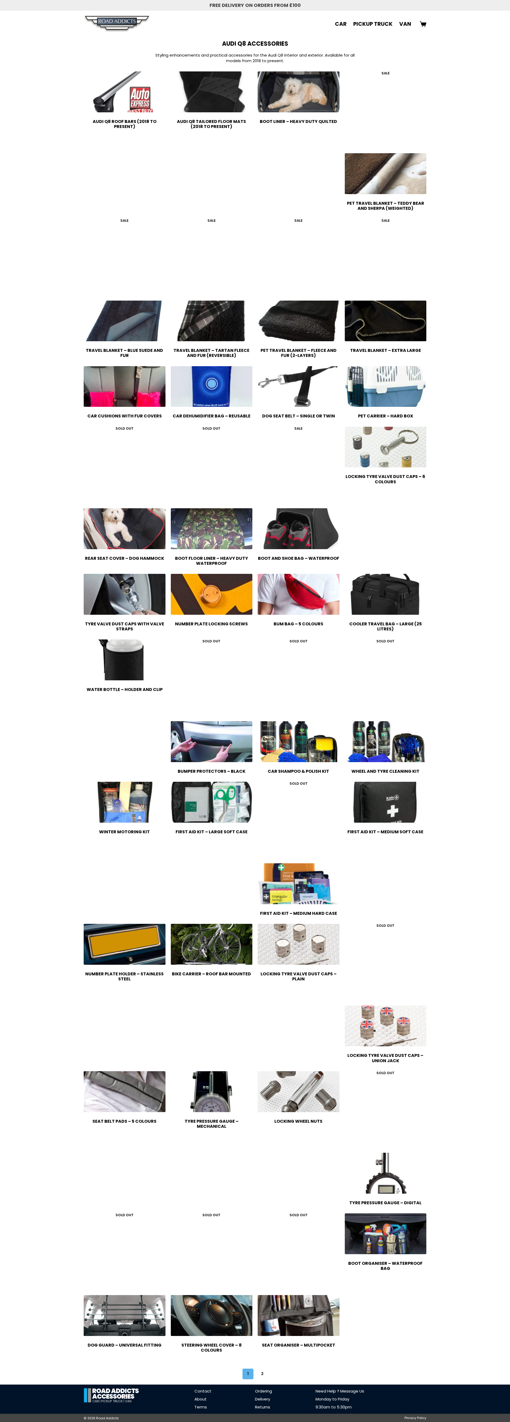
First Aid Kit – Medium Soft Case (385, 832)
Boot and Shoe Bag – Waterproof (298, 558)
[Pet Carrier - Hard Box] (386, 386)
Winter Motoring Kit (124, 832)
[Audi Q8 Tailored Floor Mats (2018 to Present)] (212, 91)
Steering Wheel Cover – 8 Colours (211, 1347)
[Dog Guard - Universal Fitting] (124, 1315)
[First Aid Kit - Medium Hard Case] (298, 883)
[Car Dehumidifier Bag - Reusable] (212, 386)
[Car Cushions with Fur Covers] (124, 386)
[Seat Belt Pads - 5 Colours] (124, 1091)
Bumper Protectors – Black (211, 771)
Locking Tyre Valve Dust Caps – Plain (299, 976)
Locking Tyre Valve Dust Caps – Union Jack (385, 1058)
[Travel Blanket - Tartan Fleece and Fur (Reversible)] (212, 321)
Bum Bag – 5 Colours (298, 624)
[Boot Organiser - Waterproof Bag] (386, 1233)
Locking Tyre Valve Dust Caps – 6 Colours (385, 479)
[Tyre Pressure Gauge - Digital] (386, 1173)
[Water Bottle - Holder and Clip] (124, 659)
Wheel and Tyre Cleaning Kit (385, 771)
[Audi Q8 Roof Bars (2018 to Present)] (124, 91)
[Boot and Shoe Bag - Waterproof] (298, 528)
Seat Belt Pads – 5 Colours (124, 1121)
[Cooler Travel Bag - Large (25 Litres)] (386, 594)
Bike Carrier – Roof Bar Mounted (211, 974)
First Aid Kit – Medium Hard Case (298, 913)
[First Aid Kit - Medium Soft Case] (386, 802)
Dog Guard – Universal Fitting (125, 1345)
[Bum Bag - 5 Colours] (298, 594)
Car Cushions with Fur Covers (124, 416)
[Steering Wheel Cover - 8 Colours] (212, 1315)
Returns (262, 1407)
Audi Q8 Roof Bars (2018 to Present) (124, 124)
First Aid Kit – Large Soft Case (212, 832)
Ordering (263, 1391)
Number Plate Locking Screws (211, 624)
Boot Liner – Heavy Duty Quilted (298, 121)
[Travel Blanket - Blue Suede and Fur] (124, 321)
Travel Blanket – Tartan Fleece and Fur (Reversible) (211, 352)
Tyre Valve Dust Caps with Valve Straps (124, 626)
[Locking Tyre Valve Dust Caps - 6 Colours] (386, 447)
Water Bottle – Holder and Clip (125, 689)
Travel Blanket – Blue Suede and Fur (124, 352)
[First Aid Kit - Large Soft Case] (212, 802)
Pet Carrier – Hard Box (385, 416)
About (200, 1399)
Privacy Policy (415, 1418)
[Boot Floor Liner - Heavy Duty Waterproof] (212, 528)
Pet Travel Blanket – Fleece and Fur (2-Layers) (299, 352)
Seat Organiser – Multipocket (298, 1345)
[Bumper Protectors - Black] (212, 741)
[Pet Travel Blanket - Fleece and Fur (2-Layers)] (298, 321)
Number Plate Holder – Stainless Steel (124, 976)
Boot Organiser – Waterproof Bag (385, 1265)
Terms (200, 1407)
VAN (405, 24)
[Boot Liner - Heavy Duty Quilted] (298, 91)
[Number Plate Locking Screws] (212, 594)
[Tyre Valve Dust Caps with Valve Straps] (124, 594)
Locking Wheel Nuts (298, 1121)
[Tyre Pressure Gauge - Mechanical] (212, 1091)
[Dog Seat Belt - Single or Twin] (298, 386)
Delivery (262, 1399)
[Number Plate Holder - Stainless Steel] (124, 944)
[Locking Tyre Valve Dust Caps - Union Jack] (386, 1026)
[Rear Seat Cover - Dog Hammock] (124, 528)
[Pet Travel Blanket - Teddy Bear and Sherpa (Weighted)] (386, 173)
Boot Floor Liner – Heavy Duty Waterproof (211, 560)
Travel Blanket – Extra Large (385, 350)
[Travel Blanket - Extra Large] (386, 321)
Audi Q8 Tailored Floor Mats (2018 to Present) (211, 124)
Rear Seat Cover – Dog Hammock (124, 558)
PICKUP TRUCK (373, 24)
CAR (341, 24)
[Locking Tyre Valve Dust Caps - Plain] (298, 944)
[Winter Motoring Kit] (124, 802)
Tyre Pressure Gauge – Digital (385, 1203)
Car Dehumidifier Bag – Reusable (211, 416)
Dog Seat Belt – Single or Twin (298, 416)
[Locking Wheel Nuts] (298, 1091)
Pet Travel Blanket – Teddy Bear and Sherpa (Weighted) (385, 205)
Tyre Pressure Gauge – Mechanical (212, 1123)
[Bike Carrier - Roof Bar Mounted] (212, 944)
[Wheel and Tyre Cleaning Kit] (386, 741)
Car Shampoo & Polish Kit (298, 771)
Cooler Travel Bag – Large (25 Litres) (385, 626)
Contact (202, 1391)
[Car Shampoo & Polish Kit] (298, 741)
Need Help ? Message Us (340, 1391)
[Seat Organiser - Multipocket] (298, 1315)
